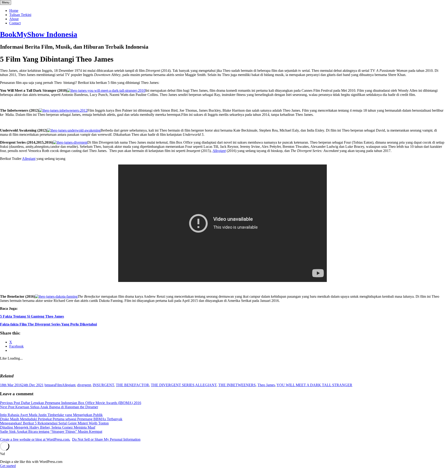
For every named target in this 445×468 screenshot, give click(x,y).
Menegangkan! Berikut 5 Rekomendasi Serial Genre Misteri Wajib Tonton (54, 423)
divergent (84, 385)
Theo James (266, 385)
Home (13, 11)
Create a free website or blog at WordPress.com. (35, 439)
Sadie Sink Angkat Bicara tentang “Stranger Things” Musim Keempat (51, 431)
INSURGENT (103, 385)
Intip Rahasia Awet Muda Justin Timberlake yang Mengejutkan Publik (51, 415)
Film (58, 385)
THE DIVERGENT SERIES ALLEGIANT (183, 385)
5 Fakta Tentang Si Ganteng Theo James (32, 316)
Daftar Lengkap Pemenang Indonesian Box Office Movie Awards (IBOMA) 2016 (70, 403)
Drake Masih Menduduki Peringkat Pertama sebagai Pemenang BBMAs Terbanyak (61, 419)
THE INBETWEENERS (237, 385)
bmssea (49, 385)
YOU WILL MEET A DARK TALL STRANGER (314, 385)
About (14, 19)
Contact (15, 23)
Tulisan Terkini (20, 15)
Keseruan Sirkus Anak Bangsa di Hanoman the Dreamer (49, 407)
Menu (5, 2)
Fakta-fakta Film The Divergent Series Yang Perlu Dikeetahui (48, 324)
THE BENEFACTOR (132, 385)
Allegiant (219, 151)
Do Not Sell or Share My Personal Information (106, 439)
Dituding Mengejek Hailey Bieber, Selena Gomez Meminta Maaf (47, 427)
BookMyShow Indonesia (38, 34)
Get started (8, 466)
